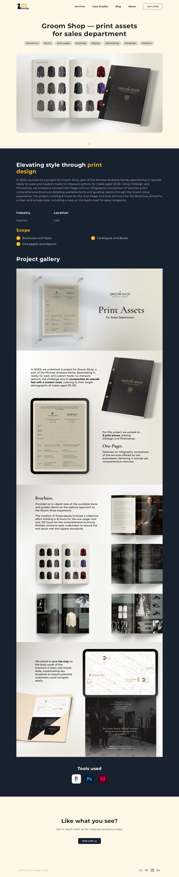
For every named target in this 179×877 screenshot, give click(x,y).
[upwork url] (148, 870)
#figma (96, 43)
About (132, 6)
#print (47, 43)
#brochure (32, 43)
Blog (118, 6)
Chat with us (89, 841)
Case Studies (100, 6)
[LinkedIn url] (154, 870)
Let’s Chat (153, 6)
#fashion (147, 43)
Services (80, 6)
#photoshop (112, 43)
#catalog (81, 43)
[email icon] (142, 870)
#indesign (130, 43)
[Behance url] (160, 870)
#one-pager (63, 43)
